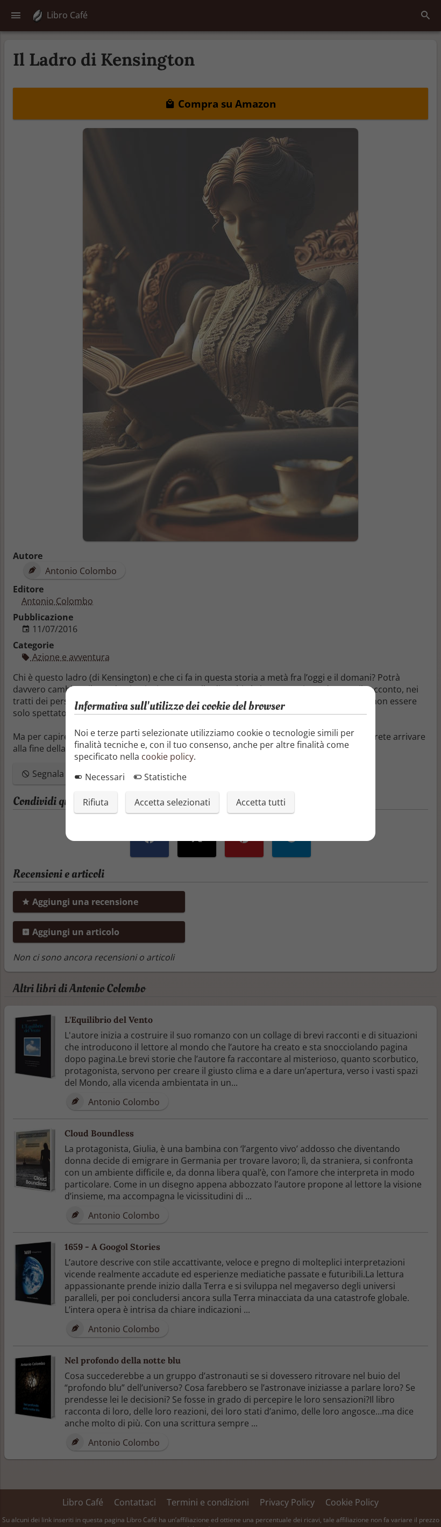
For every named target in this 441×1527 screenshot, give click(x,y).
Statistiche (164, 777)
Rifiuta (96, 802)
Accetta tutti (261, 802)
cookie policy (167, 756)
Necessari (104, 777)
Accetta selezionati (172, 802)
